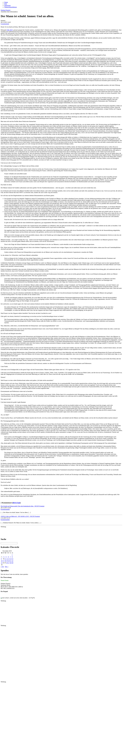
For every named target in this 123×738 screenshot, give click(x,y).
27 (9, 563)
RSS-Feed (16, 503)
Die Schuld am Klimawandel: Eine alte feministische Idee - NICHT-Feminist (22, 506)
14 (10, 559)
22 (12, 561)
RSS (5, 4)
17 (3, 561)
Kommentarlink (5, 509)
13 (9, 559)
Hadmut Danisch (5, 10)
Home (6, 2)
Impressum (7, 5)
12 (7, 559)
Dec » (6, 566)
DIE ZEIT (10, 30)
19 (7, 561)
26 (7, 563)
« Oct (2, 566)
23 (1, 563)
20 (9, 561)
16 (1, 561)
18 (5, 561)
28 (10, 563)
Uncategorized (5, 24)
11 (5, 559)
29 (12, 563)
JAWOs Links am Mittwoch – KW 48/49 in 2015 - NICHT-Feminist (20, 516)
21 (10, 561)
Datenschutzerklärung (10, 7)
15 (12, 559)
